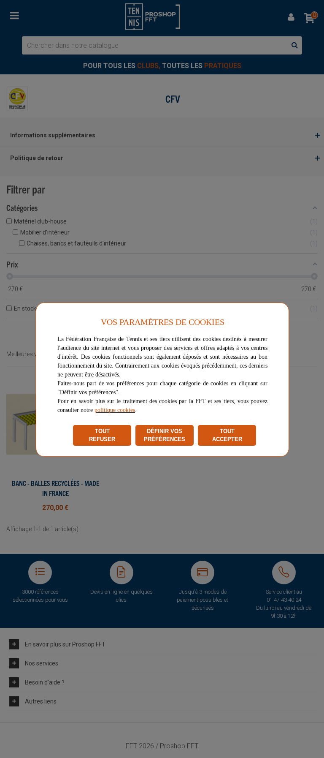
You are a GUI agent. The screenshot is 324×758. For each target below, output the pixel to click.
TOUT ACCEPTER (227, 435)
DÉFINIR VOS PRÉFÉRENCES (164, 435)
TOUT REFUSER (102, 435)
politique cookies (114, 410)
